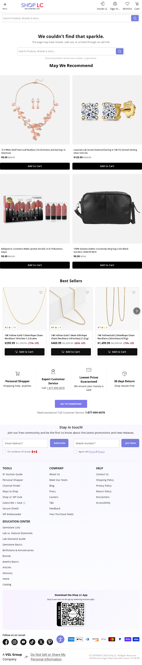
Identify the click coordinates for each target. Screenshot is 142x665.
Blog (51, 485)
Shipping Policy (105, 480)
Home (6, 578)
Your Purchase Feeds (61, 514)
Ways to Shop (10, 491)
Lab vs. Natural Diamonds (18, 533)
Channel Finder (11, 485)
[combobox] (67, 18)
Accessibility (103, 502)
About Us (54, 474)
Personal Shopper (13, 480)
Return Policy (103, 491)
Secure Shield (11, 508)
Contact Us (102, 474)
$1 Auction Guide (13, 474)
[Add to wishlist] (41, 292)
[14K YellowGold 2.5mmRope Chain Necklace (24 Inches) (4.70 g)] (117, 308)
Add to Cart (35, 166)
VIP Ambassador (12, 514)
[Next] (136, 310)
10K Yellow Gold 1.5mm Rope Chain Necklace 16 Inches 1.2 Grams (24, 337)
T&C (51, 502)
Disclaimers (103, 497)
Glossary (7, 573)
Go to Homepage (71, 403)
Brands (7, 556)
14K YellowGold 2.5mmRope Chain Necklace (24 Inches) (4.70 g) (116, 337)
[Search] (135, 18)
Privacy (101, 451)
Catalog (7, 584)
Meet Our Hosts (58, 480)
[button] (24, 468)
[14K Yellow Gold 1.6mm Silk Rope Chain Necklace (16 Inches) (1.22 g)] (71, 308)
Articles (7, 567)
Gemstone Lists (11, 527)
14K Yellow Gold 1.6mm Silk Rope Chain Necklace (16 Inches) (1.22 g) (69, 337)
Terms (92, 451)
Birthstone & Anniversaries (18, 550)
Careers (53, 497)
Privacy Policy (104, 485)
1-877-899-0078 (56, 388)
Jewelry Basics (11, 561)
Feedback (54, 508)
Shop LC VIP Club (12, 497)
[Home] (36, 6)
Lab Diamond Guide (14, 538)
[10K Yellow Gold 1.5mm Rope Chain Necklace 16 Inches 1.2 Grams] (24, 308)
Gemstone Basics (12, 544)
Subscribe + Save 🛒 (14, 502)
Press (52, 491)
